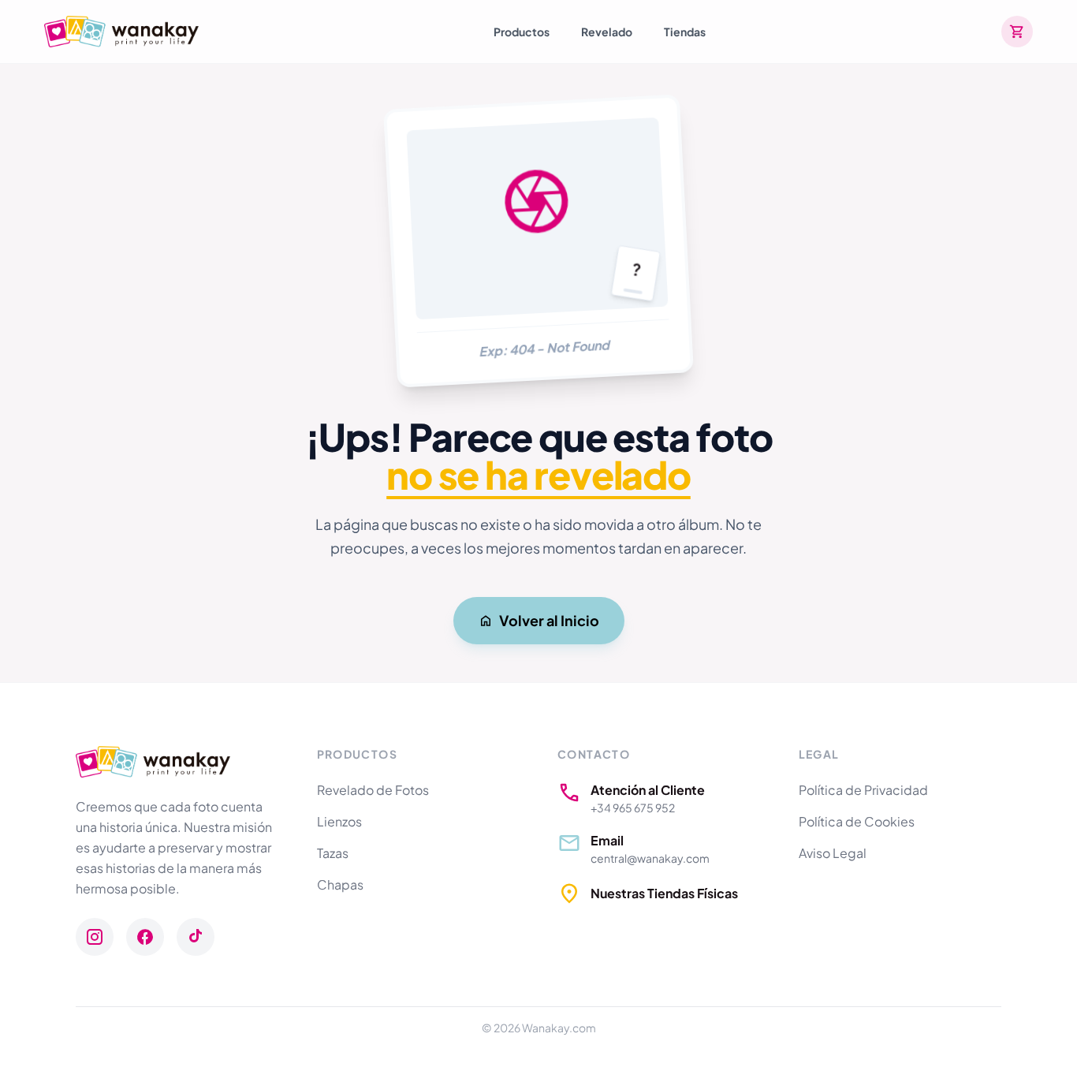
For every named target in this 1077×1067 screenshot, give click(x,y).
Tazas (332, 853)
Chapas (340, 884)
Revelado (606, 31)
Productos (522, 31)
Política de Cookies (857, 821)
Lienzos (339, 821)
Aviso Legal (832, 853)
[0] (1017, 31)
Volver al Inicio (549, 620)
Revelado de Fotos (373, 790)
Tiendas (685, 31)
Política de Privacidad (863, 790)
